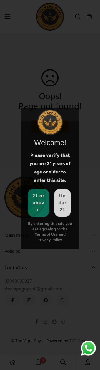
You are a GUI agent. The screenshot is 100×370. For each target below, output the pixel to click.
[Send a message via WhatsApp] (88, 348)
